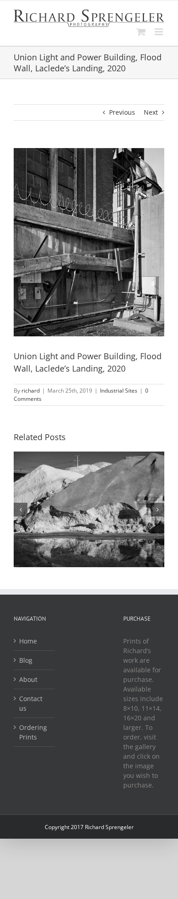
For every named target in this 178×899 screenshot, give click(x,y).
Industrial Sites (118, 390)
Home (28, 641)
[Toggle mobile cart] (141, 32)
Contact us (30, 703)
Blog (25, 660)
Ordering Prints (33, 732)
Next (151, 112)
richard (30, 390)
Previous (122, 112)
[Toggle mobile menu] (159, 32)
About (28, 679)
